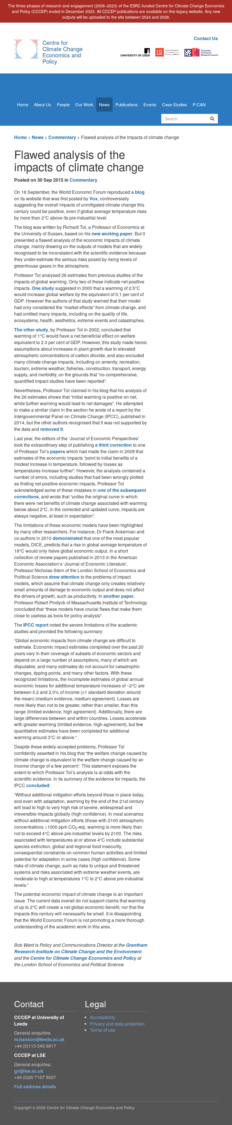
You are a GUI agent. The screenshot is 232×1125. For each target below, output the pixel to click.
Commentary (62, 137)
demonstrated (68, 538)
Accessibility (102, 1017)
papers (57, 451)
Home (22, 104)
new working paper (111, 233)
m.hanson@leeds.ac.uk (39, 1039)
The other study (31, 329)
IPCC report (35, 625)
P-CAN (199, 104)
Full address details (35, 1086)
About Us (42, 104)
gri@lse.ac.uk (28, 1071)
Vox (93, 198)
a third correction (113, 445)
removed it (51, 429)
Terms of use (102, 1030)
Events (149, 104)
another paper (118, 596)
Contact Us (206, 38)
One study (43, 288)
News (104, 104)
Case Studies (174, 104)
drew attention (64, 577)
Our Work (84, 104)
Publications (126, 104)
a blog (138, 192)
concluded (37, 785)
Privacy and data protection (117, 1023)
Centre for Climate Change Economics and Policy (62, 51)
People (63, 104)
